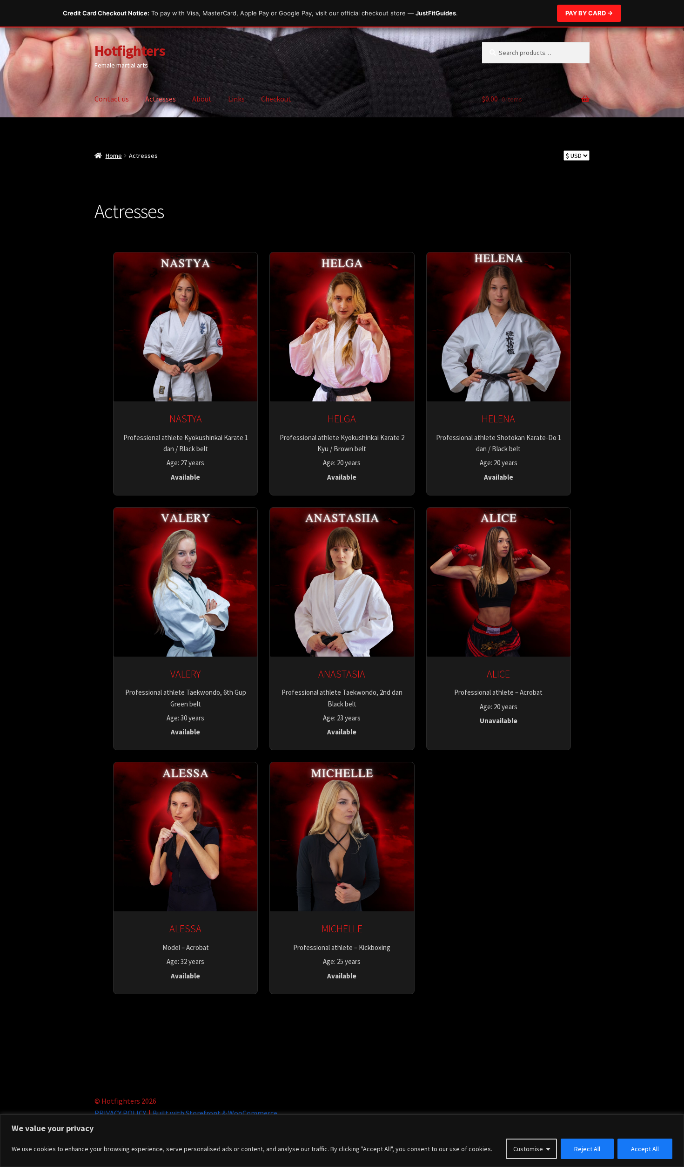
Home (114, 155)
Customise (528, 1149)
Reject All (587, 1149)
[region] (342, 1140)
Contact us (111, 98)
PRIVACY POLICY (120, 1113)
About (202, 98)
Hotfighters (129, 50)
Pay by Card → (589, 13)
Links (236, 98)
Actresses (160, 98)
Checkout (276, 98)
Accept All (645, 1149)
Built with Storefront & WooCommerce (215, 1113)
